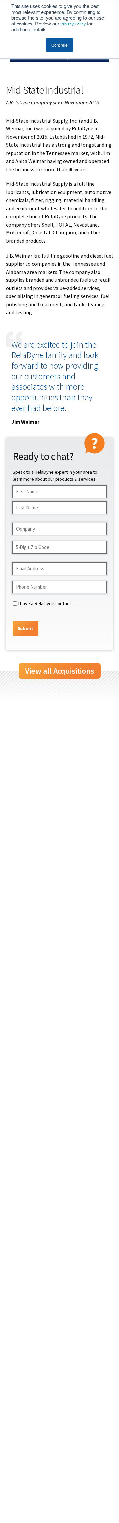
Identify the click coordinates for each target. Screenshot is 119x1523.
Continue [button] (59, 45)
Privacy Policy (73, 23)
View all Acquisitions (59, 671)
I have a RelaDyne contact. (45, 603)
